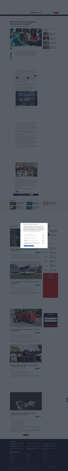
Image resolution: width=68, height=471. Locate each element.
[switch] (43, 235)
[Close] (46, 224)
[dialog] (34, 235)
